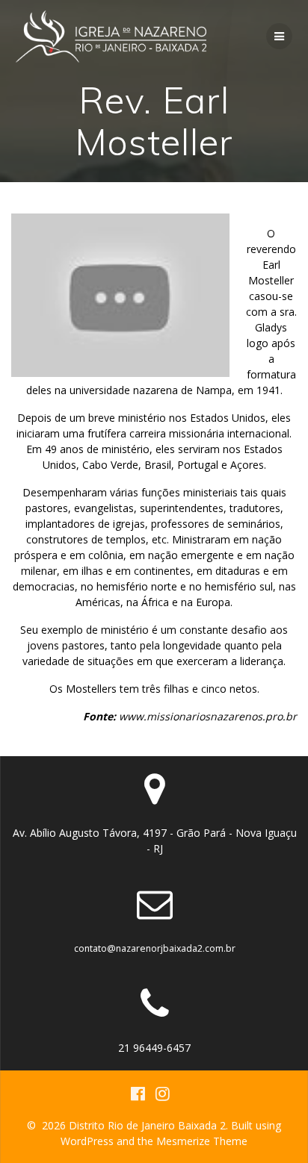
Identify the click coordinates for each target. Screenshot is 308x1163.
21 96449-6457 (154, 1048)
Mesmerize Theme (201, 1141)
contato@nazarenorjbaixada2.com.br (154, 948)
